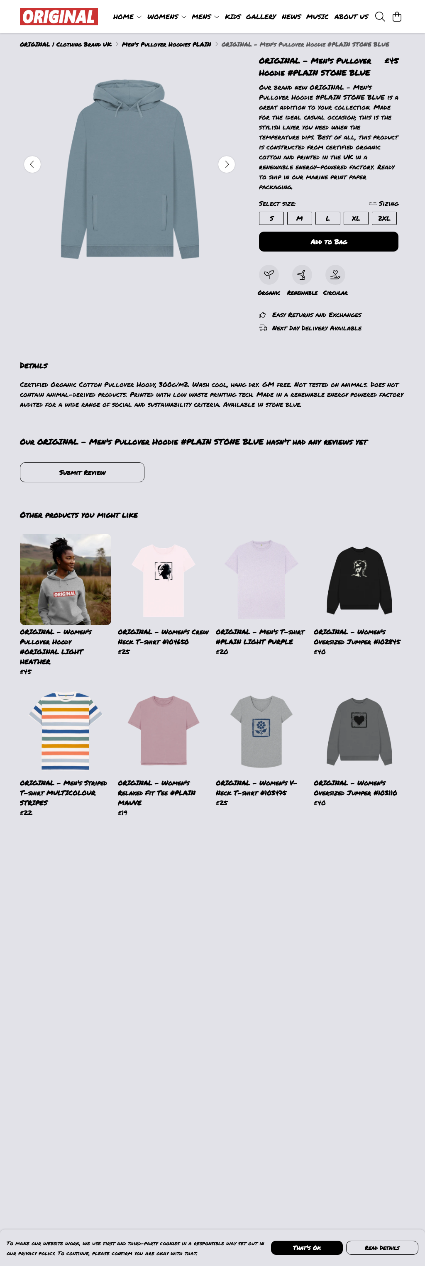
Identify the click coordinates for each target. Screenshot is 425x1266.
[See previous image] (32, 164)
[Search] (380, 16)
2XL (384, 218)
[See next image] (226, 164)
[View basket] (396, 16)
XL (356, 218)
